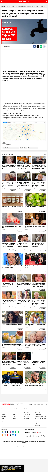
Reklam (35, 404)
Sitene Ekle (37, 425)
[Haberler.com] (8, 404)
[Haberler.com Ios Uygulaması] (27, 432)
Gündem (8, 6)
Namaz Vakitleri (27, 412)
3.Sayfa (3, 420)
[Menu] (1, 1)
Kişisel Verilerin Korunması (40, 416)
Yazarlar (14, 418)
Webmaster (37, 420)
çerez (2, 467)
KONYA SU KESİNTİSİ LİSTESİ (26, 115)
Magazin (3, 414)
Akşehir (21, 147)
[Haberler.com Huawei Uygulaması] (39, 432)
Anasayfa (3, 6)
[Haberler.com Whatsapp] (16, 432)
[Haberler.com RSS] (3, 435)
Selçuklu (17, 147)
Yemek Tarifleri (27, 420)
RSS (36, 423)
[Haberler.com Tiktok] (10, 435)
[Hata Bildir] (22, 446)
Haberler (3, 408)
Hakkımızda (30, 404)
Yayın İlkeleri (45, 404)
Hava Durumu (26, 410)
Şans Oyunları (26, 416)
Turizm (14, 416)
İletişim (39, 404)
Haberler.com (26, 408)
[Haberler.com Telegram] (13, 435)
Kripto (3, 418)
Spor (2, 412)
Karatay (25, 147)
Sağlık (14, 410)
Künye (42, 404)
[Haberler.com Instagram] (10, 432)
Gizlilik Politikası (38, 412)
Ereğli (29, 147)
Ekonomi (3, 410)
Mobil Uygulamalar (38, 421)
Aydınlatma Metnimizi (11, 469)
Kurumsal (37, 408)
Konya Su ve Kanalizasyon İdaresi (8, 147)
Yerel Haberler (15, 420)
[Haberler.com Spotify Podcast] (18, 432)
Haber (19, 444)
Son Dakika (4, 416)
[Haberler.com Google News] (3, 432)
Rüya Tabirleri (26, 418)
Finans (14, 414)
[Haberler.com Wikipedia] (5, 435)
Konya (37, 147)
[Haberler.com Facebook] (5, 432)
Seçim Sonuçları (27, 414)
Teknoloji (14, 412)
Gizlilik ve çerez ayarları (15, 446)
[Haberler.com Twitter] (8, 432)
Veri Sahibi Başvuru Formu (40, 418)
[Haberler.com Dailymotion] (16, 435)
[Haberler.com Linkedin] (13, 432)
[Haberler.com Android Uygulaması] (33, 432)
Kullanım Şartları (38, 410)
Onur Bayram (9, 143)
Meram (33, 147)
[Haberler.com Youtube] (8, 435)
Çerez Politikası (38, 414)
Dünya (3, 421)
